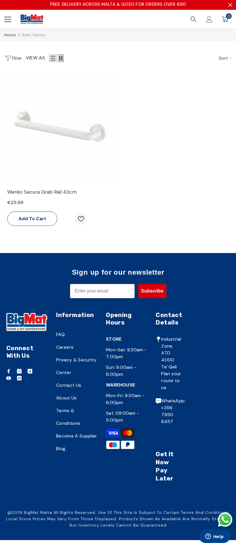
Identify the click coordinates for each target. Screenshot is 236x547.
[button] (53, 58)
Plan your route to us (171, 381)
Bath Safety (33, 34)
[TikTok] (30, 371)
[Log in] (209, 19)
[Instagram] (19, 371)
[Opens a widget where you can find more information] (214, 537)
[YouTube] (8, 378)
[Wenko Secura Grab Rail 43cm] (60, 126)
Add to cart (32, 219)
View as (35, 58)
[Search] (193, 19)
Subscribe (152, 290)
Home (10, 34)
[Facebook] (8, 371)
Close (230, 5)
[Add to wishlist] (81, 219)
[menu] (7, 19)
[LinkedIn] (19, 378)
